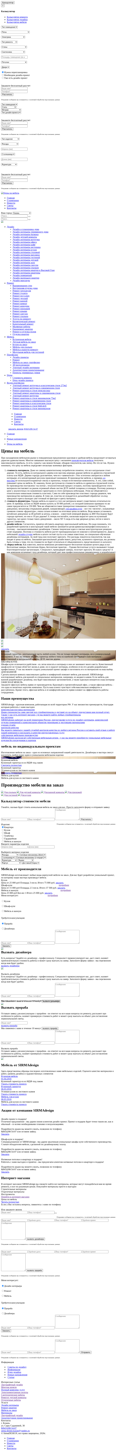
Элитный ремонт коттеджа (26, 395)
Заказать (6, 946)
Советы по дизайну (17, 1367)
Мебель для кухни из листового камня (20, 775)
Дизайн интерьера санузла (25, 265)
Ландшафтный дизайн (12, 1384)
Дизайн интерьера (13, 1286)
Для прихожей (74, 792)
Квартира (8, 827)
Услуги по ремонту (22, 319)
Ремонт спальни (20, 316)
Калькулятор (7, 3)
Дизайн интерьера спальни (26, 267)
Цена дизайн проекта (23, 380)
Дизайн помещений (22, 275)
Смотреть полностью (11, 757)
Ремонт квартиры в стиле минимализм (31, 408)
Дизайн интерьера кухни (25, 250)
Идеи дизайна (14, 1372)
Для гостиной (10, 795)
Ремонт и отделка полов (24, 331)
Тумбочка (9, 836)
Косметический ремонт (24, 321)
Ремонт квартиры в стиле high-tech (29, 406)
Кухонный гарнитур (11, 1087)
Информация (14, 1369)
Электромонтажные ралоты (14, 1392)
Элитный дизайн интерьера (26, 367)
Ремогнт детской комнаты (13, 1397)
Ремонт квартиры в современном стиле (32, 401)
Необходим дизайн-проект (17, 75)
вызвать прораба (9, 1025)
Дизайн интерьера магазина (26, 255)
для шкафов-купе (73, 509)
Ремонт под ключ (21, 296)
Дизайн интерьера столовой (26, 252)
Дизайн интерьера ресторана (27, 247)
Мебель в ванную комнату (25, 349)
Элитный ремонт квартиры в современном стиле (36, 393)
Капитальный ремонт (23, 324)
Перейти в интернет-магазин (15, 1197)
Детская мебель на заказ (24, 342)
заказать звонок (15, 429)
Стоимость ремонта (22, 378)
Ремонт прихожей (21, 308)
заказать (5, 649)
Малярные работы (21, 326)
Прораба (8, 923)
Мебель (7, 1296)
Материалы (6, 1413)
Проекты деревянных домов (26, 372)
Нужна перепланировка (15, 72)
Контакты (11, 208)
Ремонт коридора (21, 306)
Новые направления (17, 1375)
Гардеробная (10, 838)
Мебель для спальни (22, 347)
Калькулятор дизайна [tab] (17, 19)
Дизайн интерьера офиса (25, 242)
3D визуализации (21, 365)
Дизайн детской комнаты (25, 237)
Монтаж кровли (9, 1387)
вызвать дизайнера (10, 966)
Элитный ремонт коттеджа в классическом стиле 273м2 (40, 385)
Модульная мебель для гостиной (28, 352)
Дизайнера (9, 928)
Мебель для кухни (10, 1098)
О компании (13, 200)
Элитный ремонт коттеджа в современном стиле (36, 388)
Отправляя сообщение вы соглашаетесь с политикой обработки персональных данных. (30, 100)
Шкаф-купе (9, 906)
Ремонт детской (20, 298)
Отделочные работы (11, 1400)
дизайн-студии (25, 534)
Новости (11, 203)
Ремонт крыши (20, 311)
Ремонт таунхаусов (22, 291)
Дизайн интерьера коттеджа (26, 239)
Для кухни (25, 795)
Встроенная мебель (22, 339)
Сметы (10, 205)
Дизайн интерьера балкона (26, 234)
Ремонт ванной (20, 301)
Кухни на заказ (20, 344)
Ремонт (16, 360)
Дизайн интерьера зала (24, 262)
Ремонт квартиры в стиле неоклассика (31, 390)
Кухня (7, 830)
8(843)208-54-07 (31, 429)
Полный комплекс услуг (13, 1390)
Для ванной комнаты (54, 792)
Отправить (85, 1352)
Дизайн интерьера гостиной (26, 257)
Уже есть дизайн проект (15, 78)
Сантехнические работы (13, 1395)
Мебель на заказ (9, 1410)
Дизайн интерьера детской (25, 260)
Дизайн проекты (21, 357)
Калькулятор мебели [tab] (17, 22)
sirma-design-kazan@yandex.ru (15, 1431)
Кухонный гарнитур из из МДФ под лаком (22, 760)
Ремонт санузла (20, 314)
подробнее (64, 885)
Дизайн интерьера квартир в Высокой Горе (34, 270)
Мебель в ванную (12, 841)
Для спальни (10, 792)
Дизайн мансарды (21, 280)
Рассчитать (7, 94)
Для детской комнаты (30, 792)
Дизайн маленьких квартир (26, 278)
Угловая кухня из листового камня (18, 768)
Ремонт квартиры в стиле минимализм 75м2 (34, 398)
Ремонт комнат (20, 303)
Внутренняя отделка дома (25, 288)
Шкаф (7, 833)
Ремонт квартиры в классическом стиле (32, 403)
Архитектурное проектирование (28, 370)
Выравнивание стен (22, 285)
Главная (11, 198)
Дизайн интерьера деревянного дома (30, 232)
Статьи (11, 1377)
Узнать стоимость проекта (14, 1084)
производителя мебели (82, 460)
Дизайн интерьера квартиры (26, 273)
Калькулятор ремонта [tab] (17, 17)
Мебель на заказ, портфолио (26, 362)
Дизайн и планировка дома (26, 229)
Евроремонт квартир (23, 329)
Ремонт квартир (9, 1407)
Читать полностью (10, 1202)
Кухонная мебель (9, 1077)
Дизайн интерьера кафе (24, 244)
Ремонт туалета (20, 293)
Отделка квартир (21, 334)
